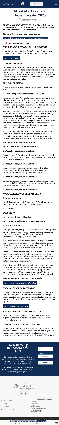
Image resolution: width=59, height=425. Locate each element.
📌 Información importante (17, 43)
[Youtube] (26, 393)
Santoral (6, 38)
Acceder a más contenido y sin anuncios (22, 421)
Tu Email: (40, 346)
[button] (56, 423)
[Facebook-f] (21, 393)
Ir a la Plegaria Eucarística (16, 306)
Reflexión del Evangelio (19, 38)
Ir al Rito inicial (11, 58)
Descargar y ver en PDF (30, 19)
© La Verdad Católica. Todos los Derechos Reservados (24, 419)
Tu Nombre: (41, 353)
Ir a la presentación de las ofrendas (20, 283)
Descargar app (41, 421)
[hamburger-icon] (55, 4)
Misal (37, 4)
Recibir (45, 363)
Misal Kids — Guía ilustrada (38, 38)
